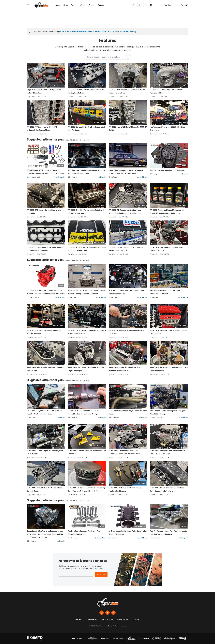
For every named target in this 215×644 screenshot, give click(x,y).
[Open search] (133, 5)
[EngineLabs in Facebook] (107, 612)
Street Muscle (101, 538)
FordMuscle (143, 177)
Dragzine (103, 177)
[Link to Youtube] (151, 5)
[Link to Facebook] (145, 5)
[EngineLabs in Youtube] (113, 612)
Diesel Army (61, 297)
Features (101, 5)
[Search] (128, 57)
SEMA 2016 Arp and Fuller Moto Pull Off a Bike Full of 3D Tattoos (88, 31)
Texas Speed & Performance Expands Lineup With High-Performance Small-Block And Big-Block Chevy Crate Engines (45, 534)
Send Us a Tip (107, 619)
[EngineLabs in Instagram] (101, 612)
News (65, 5)
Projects (81, 5)
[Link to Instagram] (139, 5)
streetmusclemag (128, 31)
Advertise (136, 619)
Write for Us (122, 619)
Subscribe (101, 574)
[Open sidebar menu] (28, 5)
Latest (57, 5)
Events (91, 5)
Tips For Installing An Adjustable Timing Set (167, 170)
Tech (73, 5)
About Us (79, 619)
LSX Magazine (60, 177)
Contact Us (92, 619)
